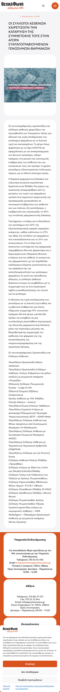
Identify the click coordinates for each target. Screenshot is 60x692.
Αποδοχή (30, 664)
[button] (43, 5)
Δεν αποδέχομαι (30, 672)
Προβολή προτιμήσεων (30, 679)
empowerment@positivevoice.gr (33, 562)
